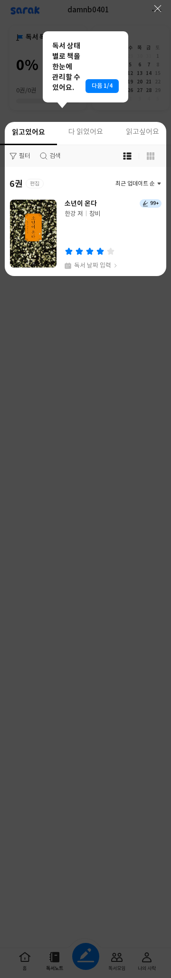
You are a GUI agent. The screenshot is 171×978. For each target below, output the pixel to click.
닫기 (158, 8)
